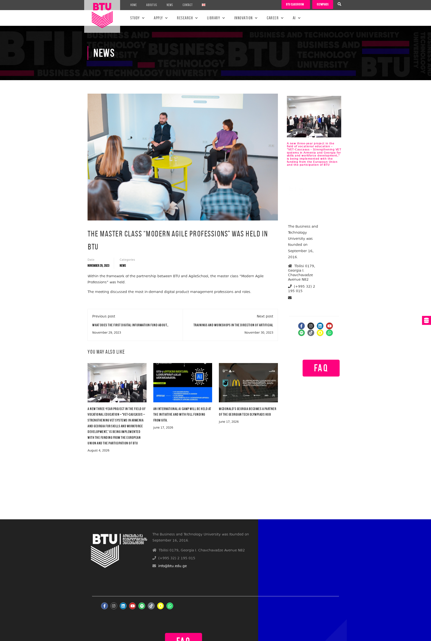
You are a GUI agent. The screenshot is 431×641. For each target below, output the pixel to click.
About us (151, 5)
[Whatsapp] (329, 332)
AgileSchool (198, 276)
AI (294, 18)
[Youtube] (329, 325)
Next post (265, 316)
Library (213, 18)
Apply (158, 18)
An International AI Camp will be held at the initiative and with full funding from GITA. (182, 414)
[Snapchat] (320, 332)
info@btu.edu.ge (305, 303)
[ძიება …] (339, 4)
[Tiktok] (310, 332)
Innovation (243, 18)
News (170, 5)
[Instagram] (310, 325)
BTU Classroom (295, 4)
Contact (187, 5)
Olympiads (323, 4)
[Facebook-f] (301, 325)
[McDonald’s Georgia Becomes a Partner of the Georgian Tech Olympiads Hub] (248, 382)
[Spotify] (301, 332)
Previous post (103, 316)
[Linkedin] (320, 325)
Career (273, 18)
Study (135, 18)
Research (185, 18)
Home (133, 5)
